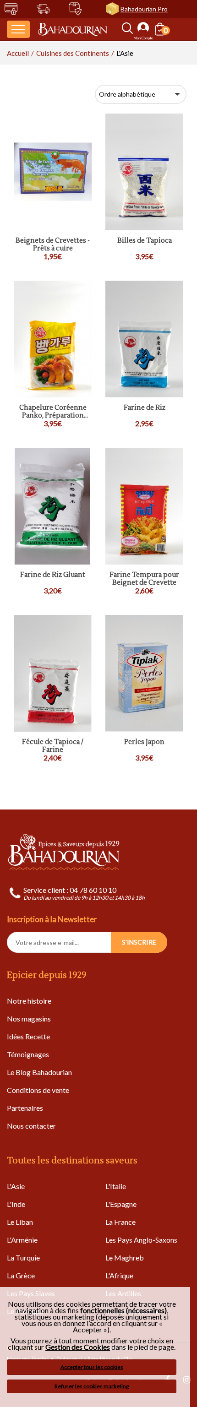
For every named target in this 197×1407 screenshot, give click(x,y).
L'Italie (115, 1186)
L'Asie (16, 1186)
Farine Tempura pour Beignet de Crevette (144, 579)
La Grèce (21, 1275)
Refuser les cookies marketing (92, 1386)
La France (120, 1221)
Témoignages (28, 1054)
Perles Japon (144, 742)
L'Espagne (121, 1204)
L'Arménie (22, 1239)
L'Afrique (119, 1275)
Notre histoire (29, 1000)
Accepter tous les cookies (91, 1367)
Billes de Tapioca (144, 241)
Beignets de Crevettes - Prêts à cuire (53, 244)
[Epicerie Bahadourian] (72, 29)
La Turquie (23, 1257)
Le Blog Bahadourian (39, 1072)
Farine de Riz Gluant (52, 575)
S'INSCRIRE (139, 942)
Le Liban (20, 1221)
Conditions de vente (38, 1090)
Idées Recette (28, 1036)
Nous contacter (31, 1125)
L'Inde (16, 1204)
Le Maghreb (124, 1257)
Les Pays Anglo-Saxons (141, 1239)
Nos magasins (29, 1018)
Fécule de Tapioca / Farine (52, 746)
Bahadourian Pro (144, 9)
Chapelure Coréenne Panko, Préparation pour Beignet (53, 411)
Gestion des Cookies (77, 1347)
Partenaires (25, 1107)
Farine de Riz (144, 408)
